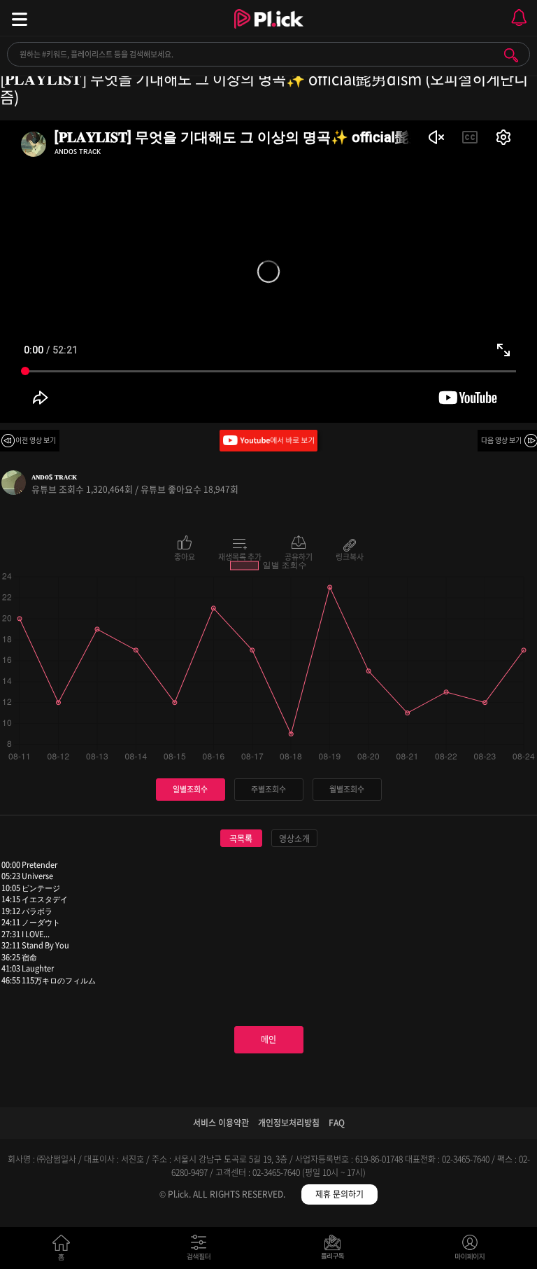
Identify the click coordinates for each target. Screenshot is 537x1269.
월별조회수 (346, 789)
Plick (268, 31)
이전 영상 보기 (35, 440)
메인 (268, 1039)
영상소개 (294, 838)
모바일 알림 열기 (519, 18)
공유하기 (299, 556)
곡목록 (240, 838)
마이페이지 (470, 1250)
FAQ (337, 1122)
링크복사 (350, 556)
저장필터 (336, 1250)
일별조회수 (190, 789)
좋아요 (184, 556)
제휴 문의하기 (339, 1194)
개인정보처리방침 (289, 1122)
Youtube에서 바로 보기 (268, 440)
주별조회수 (268, 789)
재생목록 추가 (240, 556)
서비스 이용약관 (221, 1122)
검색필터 (202, 1250)
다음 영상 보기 (501, 440)
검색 (511, 55)
